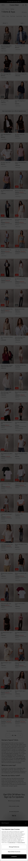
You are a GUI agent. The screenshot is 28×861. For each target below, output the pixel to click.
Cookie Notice (11, 842)
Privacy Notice (21, 842)
